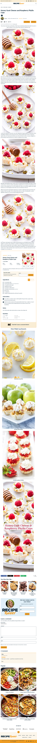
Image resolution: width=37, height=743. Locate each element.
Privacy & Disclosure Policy (15, 740)
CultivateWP (14, 741)
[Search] (36, 3)
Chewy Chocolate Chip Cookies (32, 594)
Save (24, 266)
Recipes (19, 735)
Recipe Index (5, 7)
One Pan (23, 735)
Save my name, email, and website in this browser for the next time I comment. (14, 644)
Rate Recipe (33, 21)
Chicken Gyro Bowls (10, 692)
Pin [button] (28, 266)
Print (32, 266)
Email (20, 273)
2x (31, 279)
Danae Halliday (6, 261)
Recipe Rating (3, 622)
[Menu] (1, 3)
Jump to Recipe (26, 21)
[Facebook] (31, 1)
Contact (29, 737)
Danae (6, 18)
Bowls (27, 735)
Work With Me (24, 737)
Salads (30, 735)
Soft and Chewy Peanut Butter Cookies (14, 594)
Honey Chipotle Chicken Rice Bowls (27, 692)
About (34, 735)
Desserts (9, 7)
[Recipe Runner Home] (19, 3)
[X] (35, 1)
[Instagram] (27, 1)
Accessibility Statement (21, 740)
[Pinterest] (29, 1)
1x (28, 279)
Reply (2, 661)
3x (33, 279)
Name (2, 637)
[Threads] (33, 1)
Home (2, 7)
